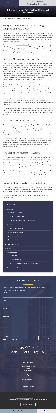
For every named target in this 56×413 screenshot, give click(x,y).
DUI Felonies (13, 255)
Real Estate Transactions (17, 228)
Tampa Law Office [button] (28, 386)
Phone (5, 308)
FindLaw (45, 399)
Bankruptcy (10, 209)
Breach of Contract (12, 268)
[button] (9, 3)
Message (6, 316)
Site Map (16, 399)
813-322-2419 (17, 191)
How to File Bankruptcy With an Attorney (22, 220)
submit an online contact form (33, 191)
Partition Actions (15, 240)
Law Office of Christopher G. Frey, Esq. (25, 398)
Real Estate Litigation (16, 232)
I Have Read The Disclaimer (14, 340)
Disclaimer (6, 336)
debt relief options (46, 189)
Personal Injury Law (13, 244)
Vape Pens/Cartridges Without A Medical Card (24, 263)
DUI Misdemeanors (15, 259)
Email (5, 300)
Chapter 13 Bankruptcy (17, 216)
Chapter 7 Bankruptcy (16, 213)
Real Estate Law (12, 225)
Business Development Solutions (34, 399)
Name (5, 292)
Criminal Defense (12, 252)
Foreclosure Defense (16, 236)
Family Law (10, 248)
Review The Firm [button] (28, 404)
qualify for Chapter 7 (22, 45)
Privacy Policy (22, 399)
